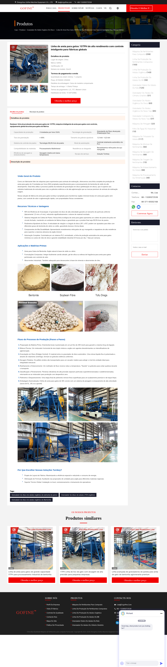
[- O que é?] (133, 206)
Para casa (51, 8)
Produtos (63, 8)
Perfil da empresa (53, 605)
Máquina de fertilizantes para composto (87, 605)
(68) (144, 168)
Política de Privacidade (55, 625)
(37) (143, 117)
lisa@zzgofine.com (65, 2)
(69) (143, 153)
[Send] (161, 663)
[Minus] (161, 613)
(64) (142, 145)
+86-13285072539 (84, 2)
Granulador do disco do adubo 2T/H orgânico (78, 495)
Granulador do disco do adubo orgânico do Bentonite (31, 500)
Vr (105, 8)
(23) (143, 124)
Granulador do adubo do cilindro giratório (87, 625)
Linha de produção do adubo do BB (85, 617)
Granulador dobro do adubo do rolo (85, 621)
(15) (142, 160)
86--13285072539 (124, 609)
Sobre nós (77, 8)
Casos (99, 8)
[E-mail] (138, 207)
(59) (141, 78)
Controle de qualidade (55, 613)
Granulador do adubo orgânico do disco (40, 30)
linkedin (117, 622)
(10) (143, 130)
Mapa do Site (52, 621)
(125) (144, 86)
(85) (144, 109)
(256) (142, 52)
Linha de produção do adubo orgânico (86, 613)
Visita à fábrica (52, 609)
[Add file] (122, 663)
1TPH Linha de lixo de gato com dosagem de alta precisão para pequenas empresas (29, 573)
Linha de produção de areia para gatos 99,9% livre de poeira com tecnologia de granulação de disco (135, 573)
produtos (22, 30)
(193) (142, 62)
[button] (47, 89)
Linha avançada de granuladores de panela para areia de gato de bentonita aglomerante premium (83, 573)
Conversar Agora (145, 213)
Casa (16, 30)
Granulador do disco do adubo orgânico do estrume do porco (34, 495)
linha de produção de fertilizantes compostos (89, 609)
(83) (142, 101)
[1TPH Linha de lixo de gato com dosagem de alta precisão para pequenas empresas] (31, 548)
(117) (143, 137)
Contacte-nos (52, 617)
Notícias (90, 8)
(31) (142, 94)
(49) (144, 176)
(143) (141, 70)
